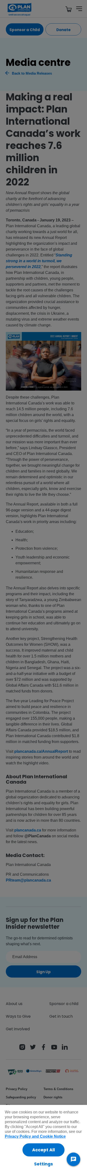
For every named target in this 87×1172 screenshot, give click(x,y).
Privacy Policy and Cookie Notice (35, 1136)
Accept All (43, 1150)
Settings (43, 1164)
